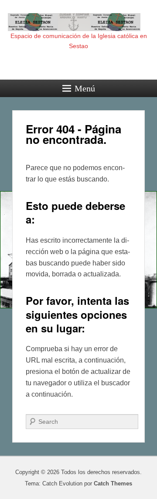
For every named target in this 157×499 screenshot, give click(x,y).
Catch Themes (113, 483)
